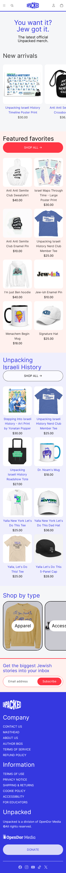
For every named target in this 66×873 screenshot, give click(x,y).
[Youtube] (33, 867)
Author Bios (13, 743)
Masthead (11, 732)
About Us (10, 738)
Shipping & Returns (18, 785)
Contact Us (12, 726)
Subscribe (49, 681)
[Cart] (62, 5)
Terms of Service (17, 749)
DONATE (33, 849)
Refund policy (14, 755)
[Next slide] (59, 94)
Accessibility (13, 796)
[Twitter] (46, 867)
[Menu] (4, 5)
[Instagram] (26, 867)
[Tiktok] (39, 867)
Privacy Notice (15, 779)
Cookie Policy (14, 791)
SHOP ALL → (33, 147)
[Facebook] (20, 867)
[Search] (12, 5)
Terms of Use (13, 774)
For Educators (15, 802)
